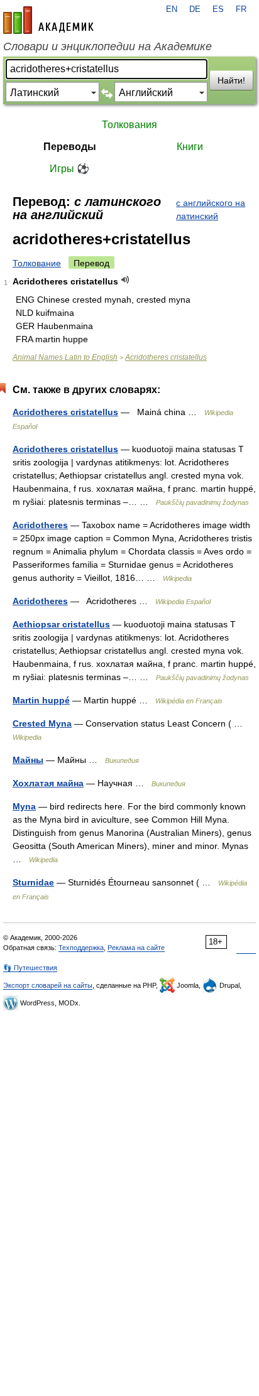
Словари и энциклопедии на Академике (107, 46)
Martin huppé (41, 700)
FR (241, 9)
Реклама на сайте (136, 947)
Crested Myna (42, 723)
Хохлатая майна (48, 783)
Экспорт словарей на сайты (47, 985)
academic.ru (48, 20)
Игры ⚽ (69, 168)
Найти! (231, 80)
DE (195, 9)
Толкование (37, 263)
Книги (190, 146)
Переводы (69, 146)
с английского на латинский (210, 209)
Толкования (129, 124)
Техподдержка (81, 947)
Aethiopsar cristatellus (61, 624)
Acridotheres (40, 525)
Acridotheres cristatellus (166, 357)
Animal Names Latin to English (65, 357)
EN (171, 9)
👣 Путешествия (30, 967)
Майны (28, 760)
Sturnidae (33, 882)
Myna (24, 806)
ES (218, 9)
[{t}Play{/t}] (125, 279)
